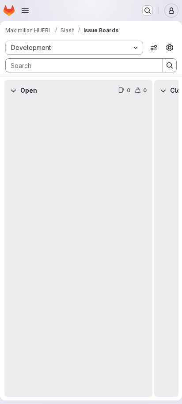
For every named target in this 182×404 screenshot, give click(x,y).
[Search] (170, 65)
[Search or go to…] (147, 10)
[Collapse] (13, 90)
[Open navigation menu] (25, 11)
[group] (78, 249)
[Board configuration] (170, 48)
